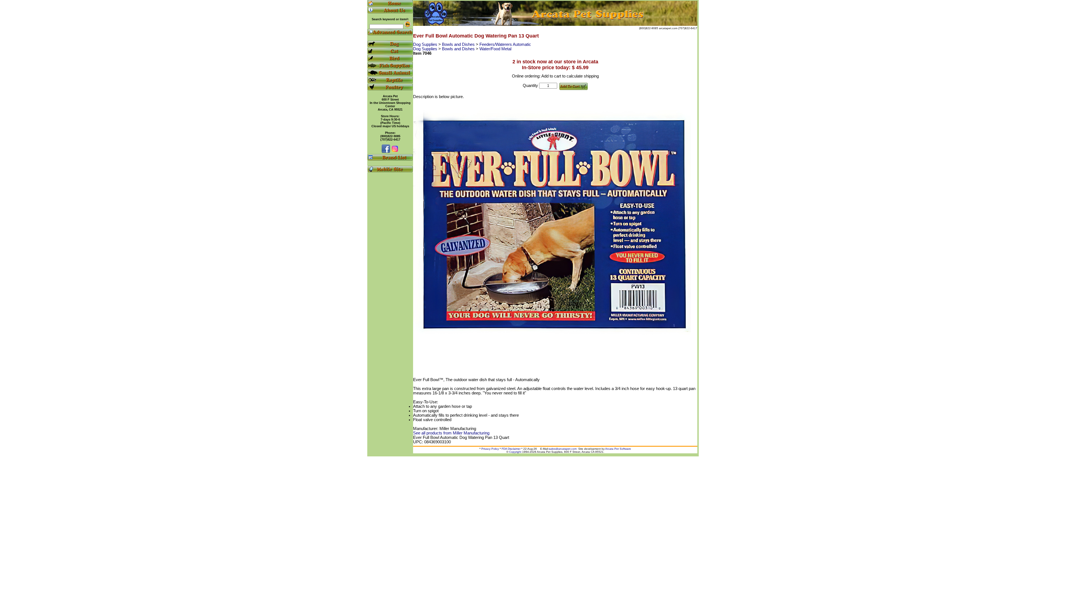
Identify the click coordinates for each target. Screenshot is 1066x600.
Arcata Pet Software (618, 448)
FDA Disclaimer (511, 448)
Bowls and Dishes (459, 44)
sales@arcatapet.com (563, 448)
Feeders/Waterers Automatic (505, 44)
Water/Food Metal (495, 49)
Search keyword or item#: (390, 19)
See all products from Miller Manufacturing (451, 433)
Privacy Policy (490, 448)
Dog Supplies (425, 44)
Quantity (530, 85)
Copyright (515, 451)
